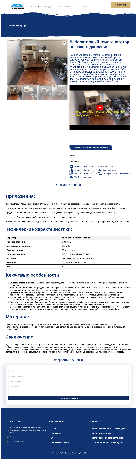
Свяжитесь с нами (70, 7)
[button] (64, 43)
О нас (40, 7)
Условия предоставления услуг (108, 442)
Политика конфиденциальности (108, 438)
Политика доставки (102, 433)
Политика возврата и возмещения (109, 429)
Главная (32, 7)
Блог (59, 7)
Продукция (48, 7)
